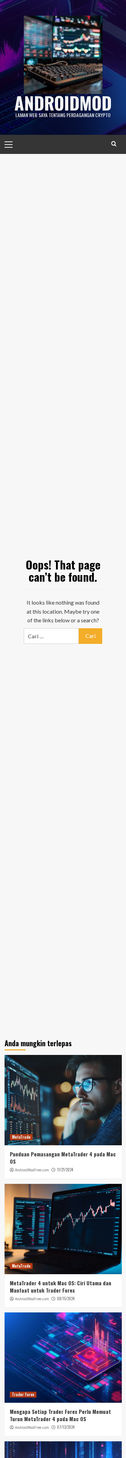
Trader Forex (23, 1394)
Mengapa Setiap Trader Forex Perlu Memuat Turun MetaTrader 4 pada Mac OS (60, 1415)
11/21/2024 (65, 1169)
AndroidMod (63, 102)
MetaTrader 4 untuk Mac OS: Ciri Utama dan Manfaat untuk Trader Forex (60, 1286)
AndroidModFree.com (32, 1170)
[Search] (114, 144)
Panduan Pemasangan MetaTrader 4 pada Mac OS (63, 1157)
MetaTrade (21, 1137)
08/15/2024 (66, 1298)
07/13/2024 (66, 1427)
